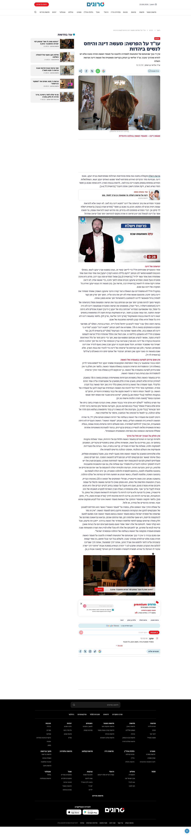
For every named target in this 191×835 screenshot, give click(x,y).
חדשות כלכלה (129, 762)
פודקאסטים (82, 714)
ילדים (90, 790)
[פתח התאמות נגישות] (187, 831)
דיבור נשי (153, 734)
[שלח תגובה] (81, 632)
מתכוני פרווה (67, 782)
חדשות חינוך (47, 765)
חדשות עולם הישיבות (107, 738)
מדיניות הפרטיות (91, 823)
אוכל (97, 12)
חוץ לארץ (132, 786)
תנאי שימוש (103, 823)
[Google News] (100, 651)
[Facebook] (86, 71)
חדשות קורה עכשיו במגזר (106, 730)
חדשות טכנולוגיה (45, 778)
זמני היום (112, 823)
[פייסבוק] (80, 651)
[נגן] (119, 239)
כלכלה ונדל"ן (88, 12)
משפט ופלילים (130, 730)
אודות (82, 823)
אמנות (49, 741)
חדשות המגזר (151, 12)
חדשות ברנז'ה (109, 734)
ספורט (79, 12)
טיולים (70, 12)
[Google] (103, 71)
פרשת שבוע (68, 734)
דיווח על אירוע (41, 4)
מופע (49, 745)
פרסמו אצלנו (129, 823)
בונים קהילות (130, 754)
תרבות (125, 12)
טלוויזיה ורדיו (116, 12)
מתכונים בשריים (66, 775)
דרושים (106, 714)
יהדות (54, 12)
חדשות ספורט (150, 754)
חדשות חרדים (45, 12)
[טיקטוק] (95, 651)
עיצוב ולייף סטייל (86, 782)
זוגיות (154, 730)
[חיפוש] (35, 12)
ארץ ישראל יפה (130, 778)
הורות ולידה (152, 726)
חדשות (141, 12)
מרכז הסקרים (117, 714)
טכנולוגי (62, 12)
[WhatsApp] (98, 71)
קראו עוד (99, 589)
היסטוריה (132, 775)
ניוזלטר (71, 714)
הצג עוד (120, 645)
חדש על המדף (87, 775)
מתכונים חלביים (66, 778)
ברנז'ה (133, 734)
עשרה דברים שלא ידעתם (106, 775)
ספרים (49, 730)
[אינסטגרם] (90, 651)
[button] (153, 554)
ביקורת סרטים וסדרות (43, 738)
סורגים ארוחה (67, 790)
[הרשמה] (84, 606)
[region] (119, 239)
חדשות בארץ (131, 726)
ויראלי (106, 12)
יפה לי (90, 786)
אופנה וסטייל (151, 738)
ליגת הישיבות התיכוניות (147, 762)
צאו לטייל (132, 782)
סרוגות (133, 12)
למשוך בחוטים (87, 726)
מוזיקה (48, 734)
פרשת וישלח (154, 175)
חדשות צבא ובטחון (128, 738)
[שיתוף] (80, 71)
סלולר (49, 775)
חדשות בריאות (46, 754)
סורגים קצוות (88, 730)
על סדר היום (68, 730)
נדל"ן (132, 758)
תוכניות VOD (95, 714)
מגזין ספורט (151, 758)
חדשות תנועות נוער (108, 726)
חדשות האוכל (67, 786)
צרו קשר (120, 823)
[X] (92, 71)
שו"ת (70, 738)
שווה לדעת (88, 778)
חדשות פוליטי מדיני (128, 741)
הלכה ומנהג (68, 726)
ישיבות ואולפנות (46, 762)
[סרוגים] (114, 810)
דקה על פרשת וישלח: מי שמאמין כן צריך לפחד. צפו (125, 195)
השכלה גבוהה (46, 758)
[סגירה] (81, 603)
